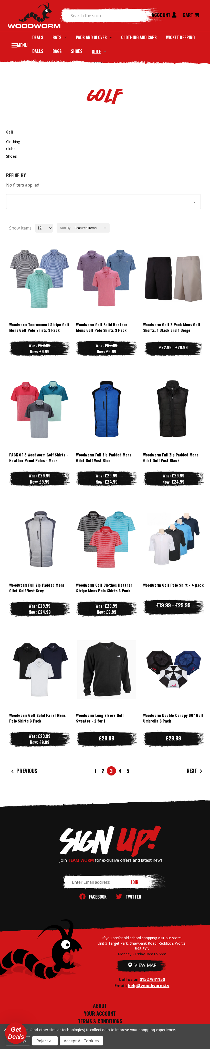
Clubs (11, 148)
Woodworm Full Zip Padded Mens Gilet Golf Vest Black (170, 457)
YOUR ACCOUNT (100, 1013)
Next (192, 770)
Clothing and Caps (139, 37)
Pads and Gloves (91, 37)
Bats (56, 37)
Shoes (76, 51)
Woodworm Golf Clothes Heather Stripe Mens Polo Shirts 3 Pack (104, 588)
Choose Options (39, 289)
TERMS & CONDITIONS (100, 1021)
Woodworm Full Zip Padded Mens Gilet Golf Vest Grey (37, 588)
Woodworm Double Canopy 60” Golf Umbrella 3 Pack (173, 718)
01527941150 (152, 979)
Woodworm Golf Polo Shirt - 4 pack (173, 585)
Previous (26, 770)
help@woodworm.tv (148, 985)
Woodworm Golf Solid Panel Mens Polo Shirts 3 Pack (37, 718)
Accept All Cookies (81, 1041)
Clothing (13, 141)
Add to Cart (173, 679)
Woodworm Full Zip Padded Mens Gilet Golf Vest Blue (103, 457)
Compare (37, 278)
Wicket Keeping (180, 37)
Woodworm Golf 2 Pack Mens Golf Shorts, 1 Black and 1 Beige (172, 327)
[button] (103, 201)
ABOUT (100, 1006)
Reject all (45, 1041)
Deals (37, 37)
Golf (96, 51)
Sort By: (65, 228)
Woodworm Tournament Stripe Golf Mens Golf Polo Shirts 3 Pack (39, 327)
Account (162, 15)
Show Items (20, 228)
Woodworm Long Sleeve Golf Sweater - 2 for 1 (100, 718)
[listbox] (91, 228)
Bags (57, 51)
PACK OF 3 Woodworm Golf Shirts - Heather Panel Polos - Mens (38, 457)
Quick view (40, 268)
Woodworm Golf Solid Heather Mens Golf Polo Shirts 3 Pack (101, 327)
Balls (37, 51)
